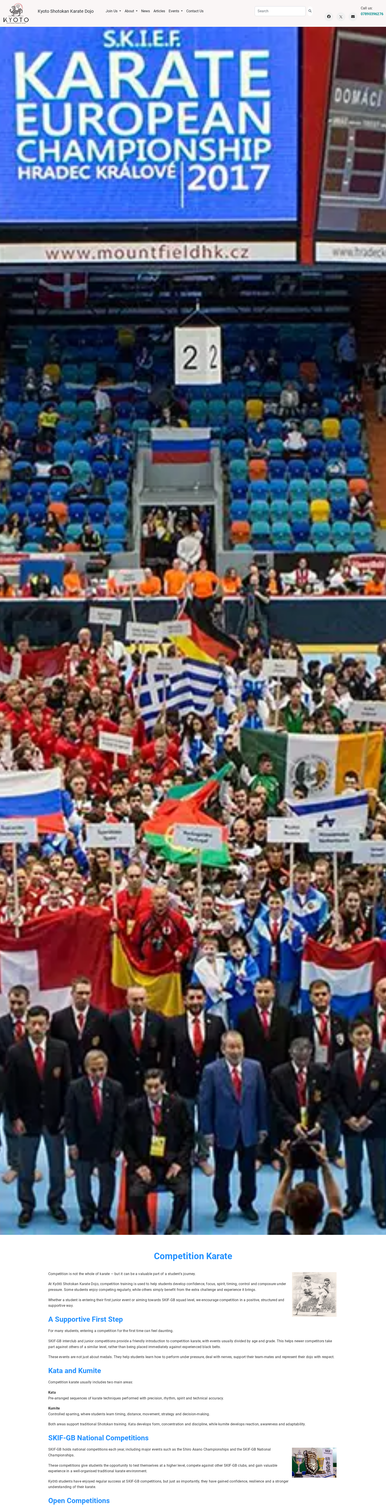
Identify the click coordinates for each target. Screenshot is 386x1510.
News (145, 11)
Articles (159, 11)
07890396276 (372, 14)
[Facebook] (329, 16)
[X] (341, 16)
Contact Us (194, 11)
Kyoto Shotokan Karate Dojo (66, 11)
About (130, 11)
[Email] (353, 16)
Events (174, 11)
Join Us (112, 11)
